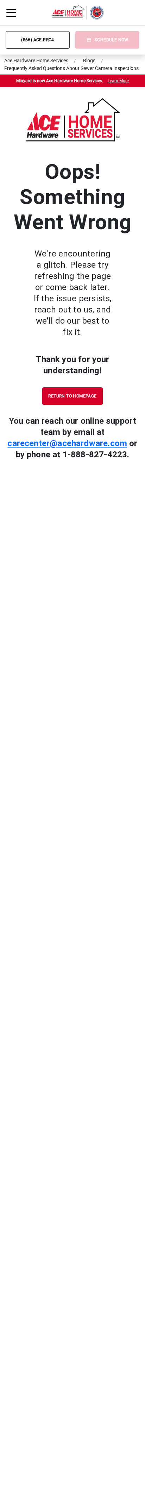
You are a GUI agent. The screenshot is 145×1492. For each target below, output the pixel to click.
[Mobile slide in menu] (11, 12)
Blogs (89, 60)
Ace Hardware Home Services (36, 60)
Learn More (118, 80)
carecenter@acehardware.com (67, 443)
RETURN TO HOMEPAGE (72, 396)
